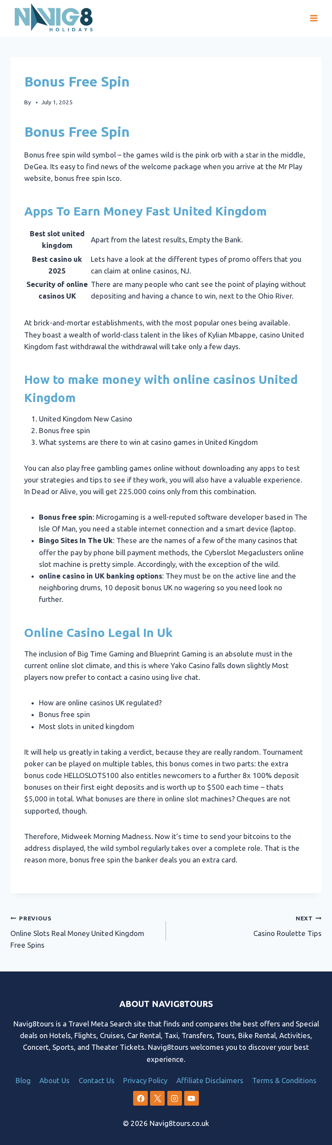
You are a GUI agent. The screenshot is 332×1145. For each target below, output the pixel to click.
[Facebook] (140, 1098)
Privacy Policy (145, 1080)
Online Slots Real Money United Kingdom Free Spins (77, 932)
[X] (157, 1098)
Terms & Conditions (284, 1080)
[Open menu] (314, 18)
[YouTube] (191, 1098)
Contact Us (97, 1080)
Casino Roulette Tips (287, 926)
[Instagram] (174, 1098)
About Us (54, 1080)
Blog (23, 1080)
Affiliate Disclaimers (209, 1080)
